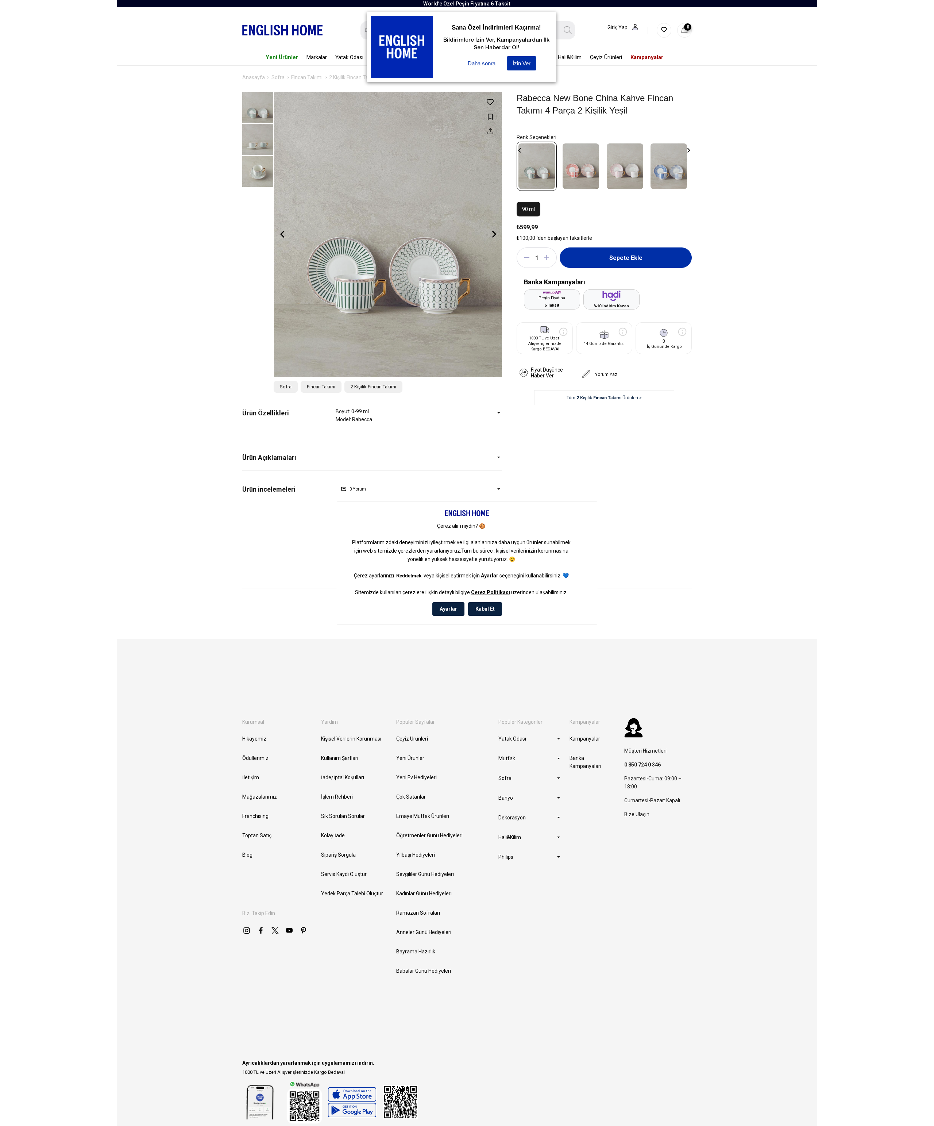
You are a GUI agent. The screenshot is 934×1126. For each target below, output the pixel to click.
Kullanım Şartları (339, 758)
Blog (247, 855)
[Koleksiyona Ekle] (490, 116)
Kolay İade (333, 835)
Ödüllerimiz (255, 758)
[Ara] (568, 30)
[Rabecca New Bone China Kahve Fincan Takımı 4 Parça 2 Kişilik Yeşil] (537, 166)
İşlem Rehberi (337, 797)
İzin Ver (521, 63)
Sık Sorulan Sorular (343, 816)
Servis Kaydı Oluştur (344, 874)
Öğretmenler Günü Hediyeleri (429, 835)
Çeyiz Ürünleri (412, 739)
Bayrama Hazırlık (415, 951)
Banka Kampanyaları (585, 762)
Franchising (255, 816)
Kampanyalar (585, 739)
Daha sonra (481, 63)
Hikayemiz (254, 739)
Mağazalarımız (259, 797)
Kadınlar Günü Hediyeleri (424, 893)
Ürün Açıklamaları (269, 457)
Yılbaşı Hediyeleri (415, 855)
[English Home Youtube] (289, 930)
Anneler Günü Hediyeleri (423, 932)
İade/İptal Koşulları (342, 777)
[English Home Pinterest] (303, 930)
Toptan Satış (256, 835)
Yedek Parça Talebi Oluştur (352, 893)
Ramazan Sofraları (418, 913)
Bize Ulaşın (636, 814)
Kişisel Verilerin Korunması (351, 739)
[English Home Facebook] (260, 930)
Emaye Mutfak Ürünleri (422, 816)
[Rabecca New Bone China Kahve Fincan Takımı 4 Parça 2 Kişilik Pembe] (625, 166)
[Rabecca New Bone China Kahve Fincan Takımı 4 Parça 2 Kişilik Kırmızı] (581, 166)
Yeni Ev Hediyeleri (416, 777)
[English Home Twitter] (275, 930)
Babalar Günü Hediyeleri (423, 971)
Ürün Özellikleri (265, 413)
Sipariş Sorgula (338, 855)
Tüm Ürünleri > (604, 397)
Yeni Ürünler (410, 758)
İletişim (250, 777)
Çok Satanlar (411, 797)
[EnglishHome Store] (352, 1102)
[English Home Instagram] (246, 930)
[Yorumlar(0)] (289, 489)
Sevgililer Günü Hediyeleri (425, 874)
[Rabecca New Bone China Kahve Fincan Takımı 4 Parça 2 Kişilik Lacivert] (669, 166)
